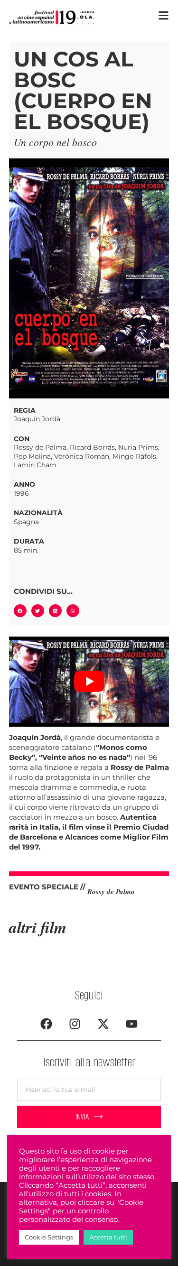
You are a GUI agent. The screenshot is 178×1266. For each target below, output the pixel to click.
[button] (20, 610)
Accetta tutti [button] (108, 1237)
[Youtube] (132, 1023)
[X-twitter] (103, 1023)
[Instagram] (75, 1023)
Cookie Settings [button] (49, 1237)
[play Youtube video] (89, 682)
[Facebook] (46, 1023)
